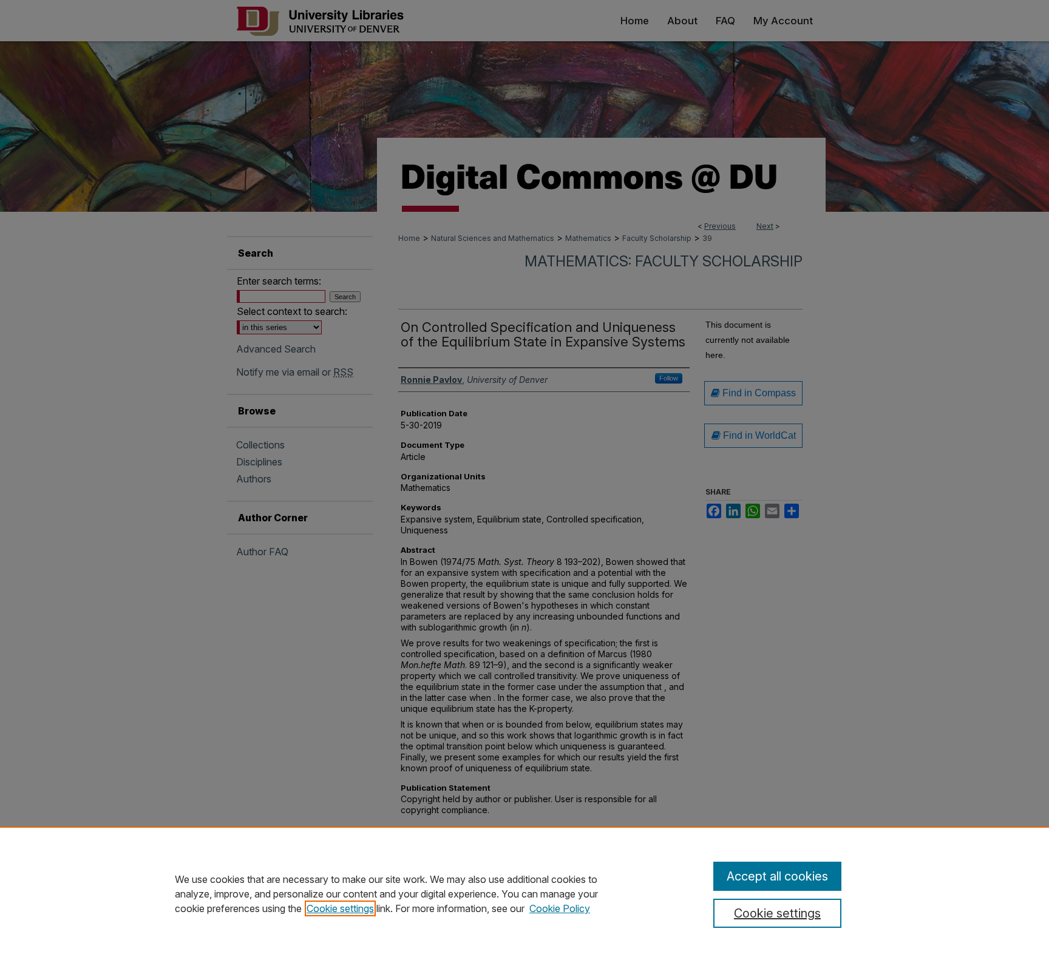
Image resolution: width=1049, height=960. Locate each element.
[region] (524, 893)
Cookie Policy (559, 908)
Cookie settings (340, 908)
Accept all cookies (777, 876)
